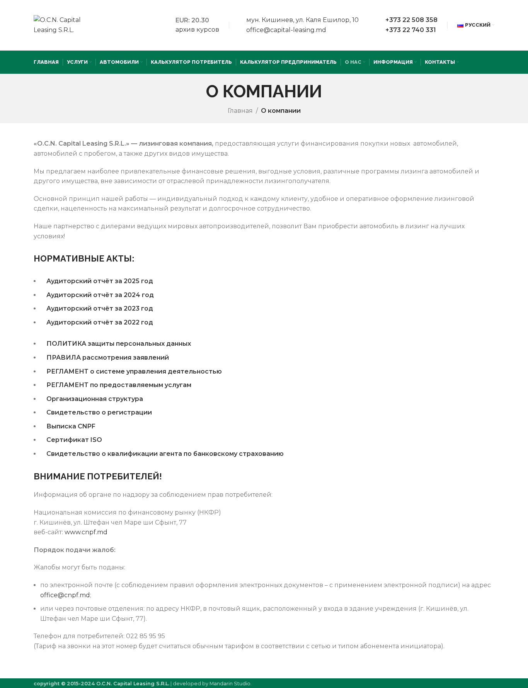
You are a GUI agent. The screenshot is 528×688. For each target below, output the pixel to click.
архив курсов (197, 29)
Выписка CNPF (70, 426)
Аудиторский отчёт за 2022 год (99, 322)
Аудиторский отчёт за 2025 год (99, 281)
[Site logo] (61, 24)
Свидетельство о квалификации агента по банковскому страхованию (165, 453)
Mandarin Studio (229, 683)
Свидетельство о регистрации (99, 412)
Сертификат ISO (74, 439)
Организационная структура (94, 399)
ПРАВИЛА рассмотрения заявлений (107, 357)
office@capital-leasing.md (286, 30)
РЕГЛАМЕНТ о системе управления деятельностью (134, 371)
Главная (240, 110)
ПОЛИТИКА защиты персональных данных (118, 343)
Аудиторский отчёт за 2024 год (100, 295)
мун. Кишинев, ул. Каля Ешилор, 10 (302, 20)
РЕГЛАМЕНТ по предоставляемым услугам (118, 385)
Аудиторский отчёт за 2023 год (99, 308)
